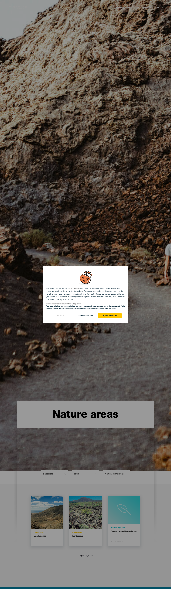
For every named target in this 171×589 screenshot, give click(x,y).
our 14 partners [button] (73, 288)
